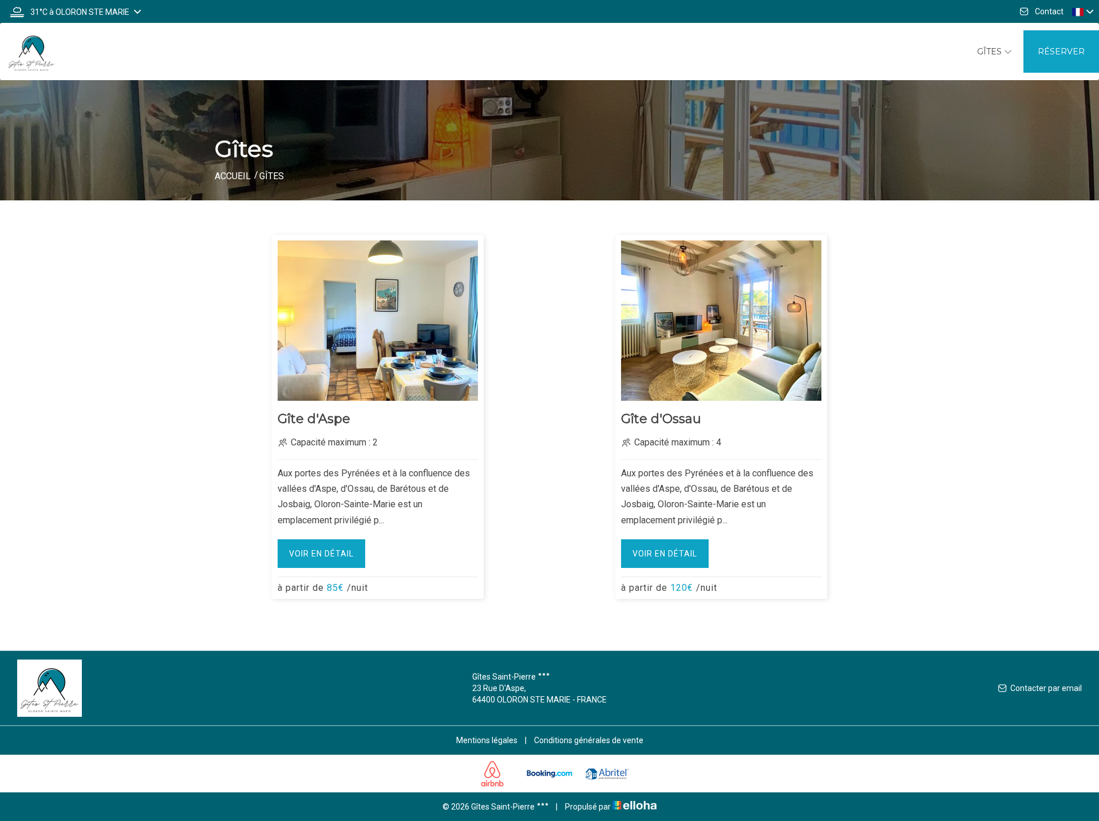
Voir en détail (321, 553)
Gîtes (990, 51)
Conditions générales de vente (588, 740)
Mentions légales (486, 740)
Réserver (1061, 51)
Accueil (233, 176)
